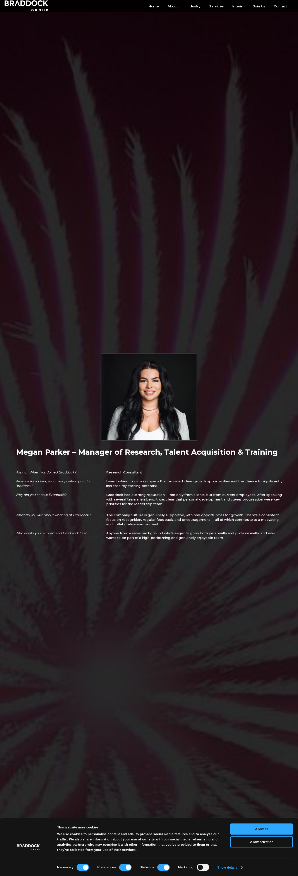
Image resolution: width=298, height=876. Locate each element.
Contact (280, 6)
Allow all (261, 829)
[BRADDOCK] (29, 6)
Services (216, 6)
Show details (227, 867)
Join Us (259, 6)
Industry (193, 6)
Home (154, 6)
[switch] (125, 867)
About (173, 6)
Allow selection (261, 842)
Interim (238, 6)
